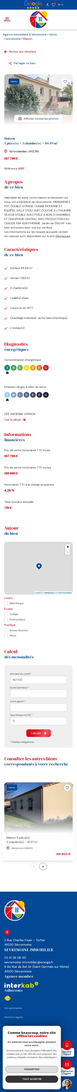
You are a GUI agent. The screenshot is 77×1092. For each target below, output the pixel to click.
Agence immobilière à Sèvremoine (25, 34)
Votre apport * (18, 701)
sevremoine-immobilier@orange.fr (28, 962)
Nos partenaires (13, 1008)
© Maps (48, 592)
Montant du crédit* (20, 673)
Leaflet (38, 592)
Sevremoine (13, 39)
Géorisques (62, 236)
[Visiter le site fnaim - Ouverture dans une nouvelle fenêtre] (7, 998)
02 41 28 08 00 (15, 958)
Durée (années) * (19, 687)
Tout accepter (31, 1079)
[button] (43, 866)
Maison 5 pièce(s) (22, 840)
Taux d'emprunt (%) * (21, 715)
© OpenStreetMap (64, 592)
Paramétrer (31, 1069)
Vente (53, 34)
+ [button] (68, 547)
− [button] (68, 552)
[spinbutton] (38, 721)
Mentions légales (13, 1017)
